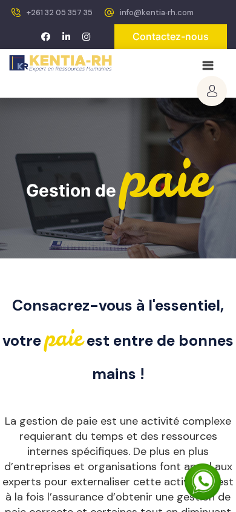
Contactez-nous (171, 36)
